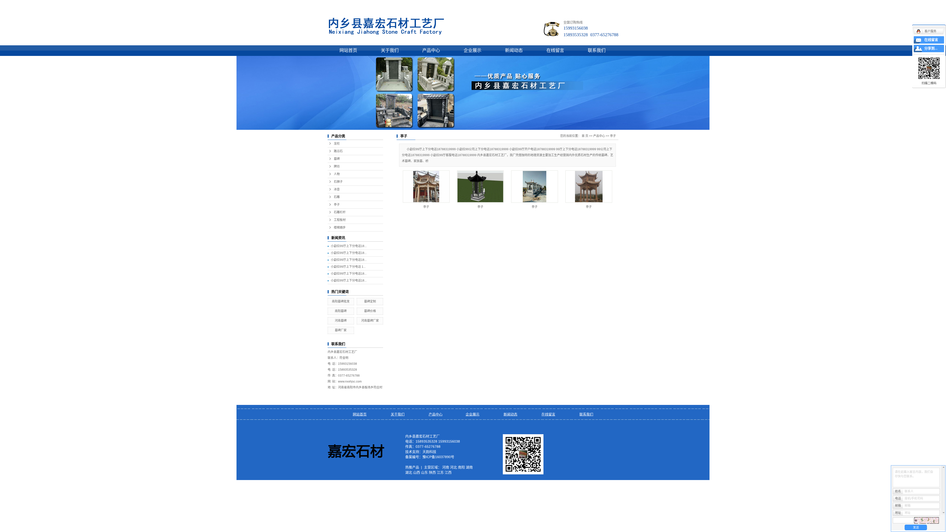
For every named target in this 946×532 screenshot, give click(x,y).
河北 (453, 467)
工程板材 (340, 220)
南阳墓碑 (341, 311)
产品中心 (431, 50)
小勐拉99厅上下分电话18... (349, 246)
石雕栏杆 (340, 212)
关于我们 (390, 50)
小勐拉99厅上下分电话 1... (348, 266)
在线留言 (555, 50)
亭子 (337, 204)
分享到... (931, 48)
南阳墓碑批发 (341, 301)
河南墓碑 (341, 320)
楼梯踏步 (340, 227)
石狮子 (338, 181)
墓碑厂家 (341, 330)
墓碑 (337, 159)
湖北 (408, 472)
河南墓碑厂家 (370, 320)
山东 (424, 472)
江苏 (440, 472)
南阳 (461, 467)
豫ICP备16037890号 (438, 457)
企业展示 (472, 50)
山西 (416, 472)
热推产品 (412, 467)
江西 (448, 472)
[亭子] (426, 186)
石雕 (337, 197)
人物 (337, 174)
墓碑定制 (370, 301)
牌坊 (337, 166)
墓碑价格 (370, 311)
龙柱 (337, 143)
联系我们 (597, 50)
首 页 (585, 136)
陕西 (432, 472)
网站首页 (348, 50)
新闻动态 (514, 50)
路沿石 (338, 151)
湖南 (469, 467)
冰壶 (337, 189)
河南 (445, 467)
